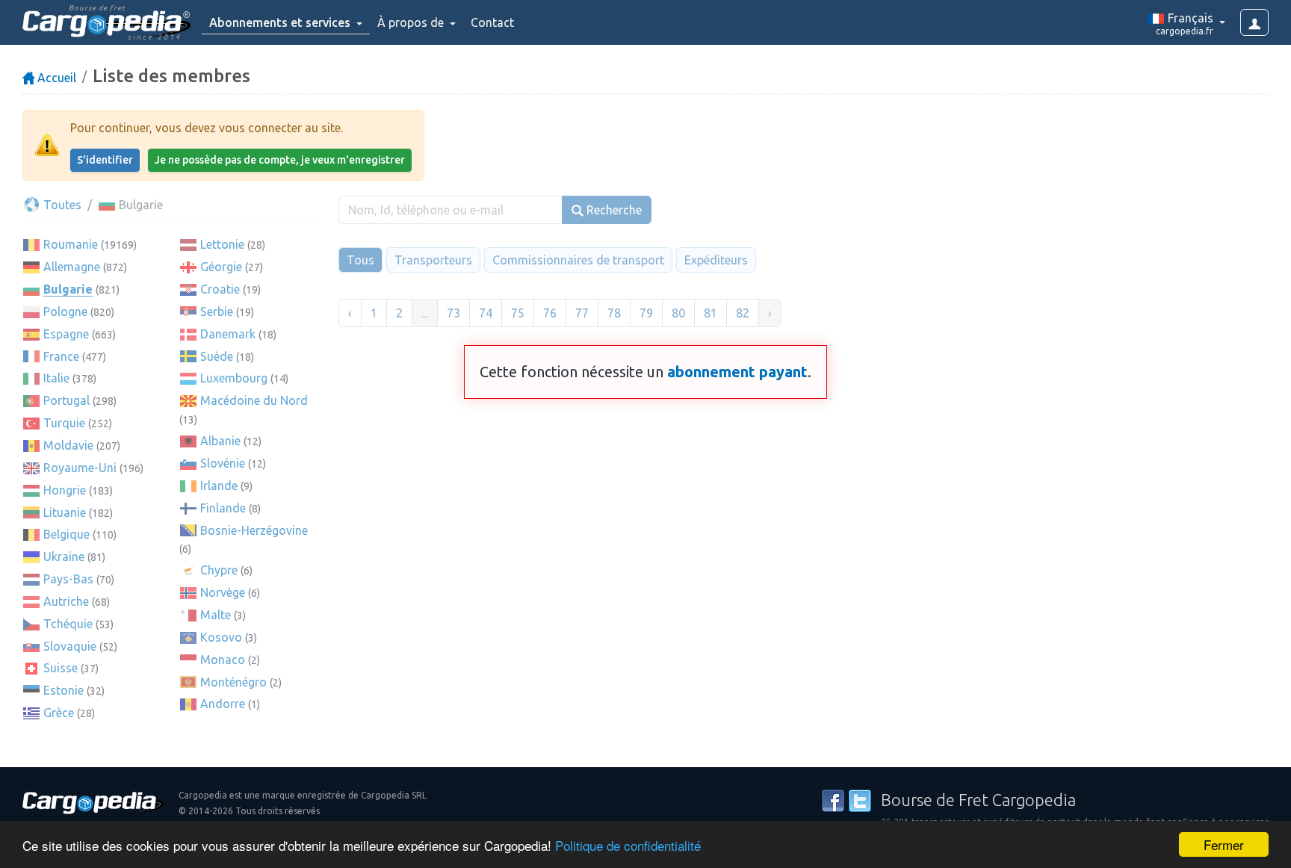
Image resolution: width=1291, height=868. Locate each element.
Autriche (66, 601)
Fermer (1224, 844)
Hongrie (64, 490)
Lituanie (64, 512)
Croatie (220, 289)
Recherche (612, 210)
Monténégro (233, 682)
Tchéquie (68, 623)
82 (742, 313)
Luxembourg (233, 378)
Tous (360, 260)
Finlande (223, 508)
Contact (492, 22)
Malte (215, 614)
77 (582, 313)
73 (453, 313)
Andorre (222, 703)
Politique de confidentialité (628, 845)
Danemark (228, 334)
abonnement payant (737, 371)
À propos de (412, 22)
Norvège (222, 592)
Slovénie (222, 463)
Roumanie (70, 244)
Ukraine (63, 556)
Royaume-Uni (80, 467)
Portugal (66, 400)
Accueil (55, 77)
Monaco (222, 659)
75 (517, 313)
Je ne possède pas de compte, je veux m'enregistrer (280, 160)
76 (550, 313)
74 (485, 313)
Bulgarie (68, 289)
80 (678, 313)
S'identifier (105, 160)
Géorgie (221, 266)
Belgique (66, 534)
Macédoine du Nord (254, 400)
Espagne (66, 334)
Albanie (220, 440)
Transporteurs (433, 260)
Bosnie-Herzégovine (254, 530)
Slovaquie (69, 646)
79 (646, 313)
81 (710, 313)
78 (614, 313)
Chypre (219, 570)
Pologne (65, 311)
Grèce (58, 712)
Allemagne (71, 266)
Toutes (60, 204)
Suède (216, 356)
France (61, 356)
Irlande (219, 485)
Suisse (60, 668)
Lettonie (222, 244)
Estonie (63, 690)
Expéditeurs (716, 260)
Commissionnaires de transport (578, 260)
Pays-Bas (68, 579)
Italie (56, 378)
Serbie (216, 311)
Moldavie (68, 445)
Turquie (64, 423)
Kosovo (221, 637)
